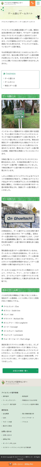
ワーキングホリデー (9, 400)
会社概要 (6, 414)
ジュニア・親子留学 (9, 404)
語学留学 (6, 396)
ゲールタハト (10, 82)
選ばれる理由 (7, 426)
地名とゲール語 (11, 85)
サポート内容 (7, 422)
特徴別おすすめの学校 (29, 400)
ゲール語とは (10, 78)
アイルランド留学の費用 (30, 404)
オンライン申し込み (9, 443)
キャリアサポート (28, 418)
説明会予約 (6, 439)
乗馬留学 (25, 396)
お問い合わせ (7, 435)
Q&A (4, 418)
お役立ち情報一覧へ (20, 370)
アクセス (25, 422)
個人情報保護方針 (28, 414)
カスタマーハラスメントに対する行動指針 (17, 447)
